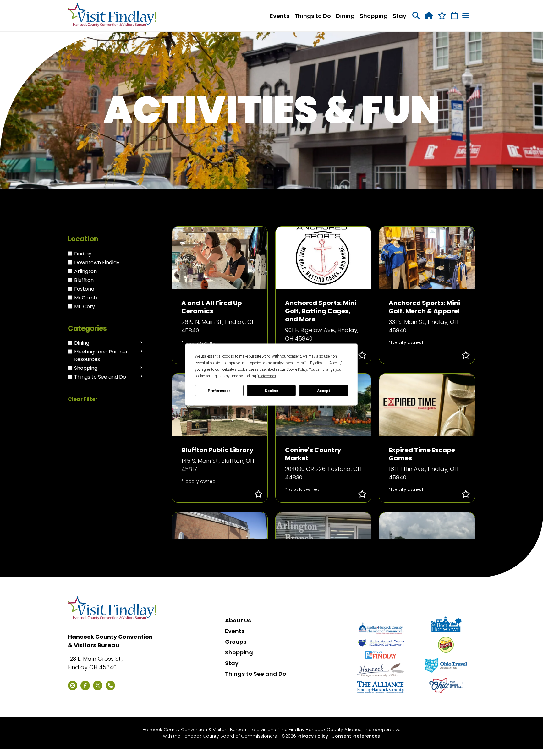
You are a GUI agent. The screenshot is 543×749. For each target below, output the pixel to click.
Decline (271, 390)
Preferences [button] (267, 376)
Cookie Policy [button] (296, 369)
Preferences (219, 390)
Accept (323, 390)
